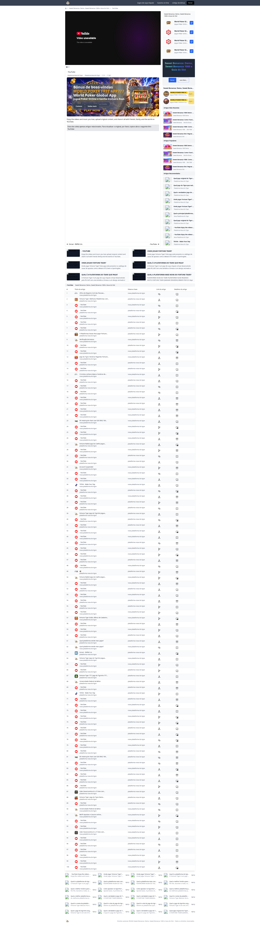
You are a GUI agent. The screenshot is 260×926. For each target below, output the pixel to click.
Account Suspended (86, 467)
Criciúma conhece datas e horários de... (93, 374)
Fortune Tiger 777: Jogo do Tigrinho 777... (94, 675)
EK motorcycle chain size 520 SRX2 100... (93, 420)
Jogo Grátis (193, 115)
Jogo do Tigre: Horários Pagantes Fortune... (94, 357)
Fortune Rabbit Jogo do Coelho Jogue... (93, 444)
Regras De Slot (190, 136)
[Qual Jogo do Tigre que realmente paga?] (167, 186)
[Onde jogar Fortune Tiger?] (167, 200)
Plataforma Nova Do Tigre (181, 181)
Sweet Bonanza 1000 (179, 129)
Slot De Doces (187, 122)
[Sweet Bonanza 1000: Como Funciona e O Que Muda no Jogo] (167, 128)
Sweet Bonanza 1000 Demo (181, 115)
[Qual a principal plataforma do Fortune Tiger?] (167, 214)
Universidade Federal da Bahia (90, 681)
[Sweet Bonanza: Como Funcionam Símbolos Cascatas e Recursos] (167, 121)
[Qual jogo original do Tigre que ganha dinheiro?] (167, 179)
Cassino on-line (163, 3)
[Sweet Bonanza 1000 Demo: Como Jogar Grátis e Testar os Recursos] (167, 114)
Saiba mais (92, 106)
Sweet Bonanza (177, 122)
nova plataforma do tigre (88, 295)
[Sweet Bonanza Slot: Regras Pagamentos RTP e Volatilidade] (167, 135)
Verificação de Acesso (87, 339)
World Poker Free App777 (98, 91)
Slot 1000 (189, 129)
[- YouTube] (167, 228)
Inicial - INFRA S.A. (76, 244)
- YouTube (114, 8)
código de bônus (178, 3)
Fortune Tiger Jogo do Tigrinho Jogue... (93, 513)
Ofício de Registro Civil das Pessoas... (92, 293)
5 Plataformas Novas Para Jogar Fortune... (94, 334)
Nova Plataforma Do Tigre (181, 216)
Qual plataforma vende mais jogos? (92, 641)
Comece (79, 106)
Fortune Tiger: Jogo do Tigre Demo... (92, 797)
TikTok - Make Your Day (182, 241)
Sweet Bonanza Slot (178, 136)
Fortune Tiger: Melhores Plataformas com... (94, 299)
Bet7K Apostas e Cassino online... (91, 814)
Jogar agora (191, 94)
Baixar (190, 3)
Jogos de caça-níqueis (145, 3)
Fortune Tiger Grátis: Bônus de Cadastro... (94, 617)
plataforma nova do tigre (88, 301)
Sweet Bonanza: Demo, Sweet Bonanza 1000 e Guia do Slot (89, 8)
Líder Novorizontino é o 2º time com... (92, 791)
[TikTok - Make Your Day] (167, 242)
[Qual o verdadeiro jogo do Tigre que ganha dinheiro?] (167, 193)
